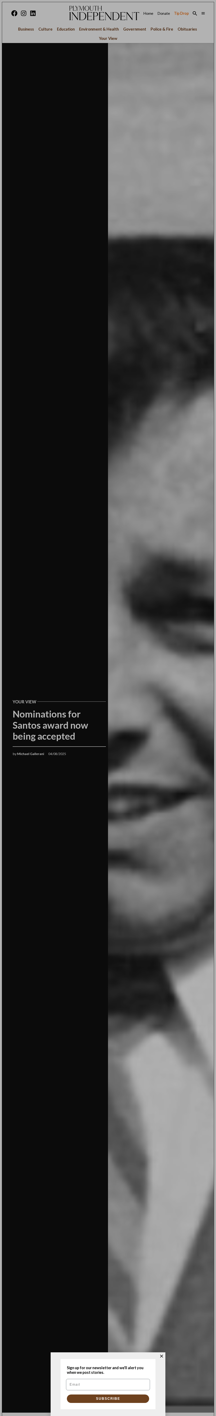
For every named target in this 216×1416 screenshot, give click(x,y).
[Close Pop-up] (161, 1356)
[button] (108, 708)
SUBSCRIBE (108, 1398)
